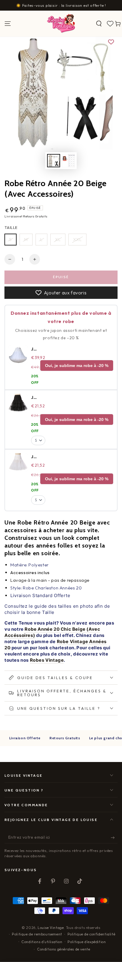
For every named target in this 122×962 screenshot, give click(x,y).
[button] (99, 24)
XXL (77, 239)
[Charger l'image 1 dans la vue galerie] (53, 160)
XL (58, 239)
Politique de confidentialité (91, 934)
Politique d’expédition (87, 942)
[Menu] (7, 24)
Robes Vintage (47, 660)
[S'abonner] (114, 837)
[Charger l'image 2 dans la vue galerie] (68, 160)
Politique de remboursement (37, 934)
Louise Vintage (51, 927)
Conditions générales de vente (63, 949)
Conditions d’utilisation (41, 942)
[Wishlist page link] (110, 23)
